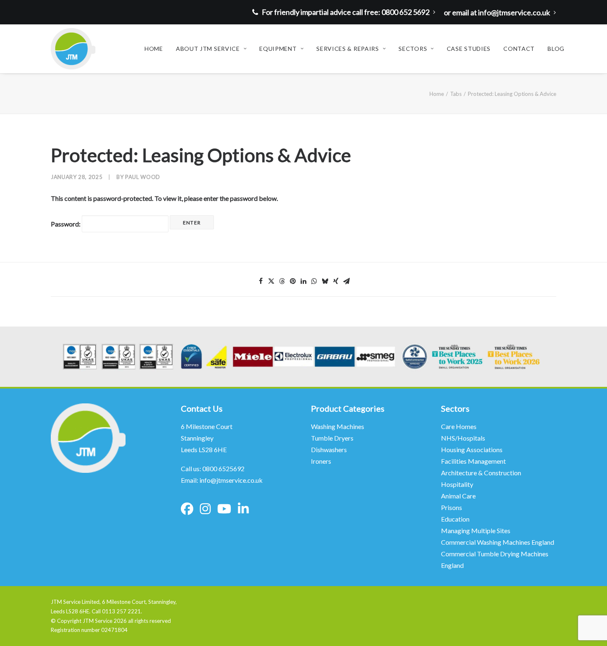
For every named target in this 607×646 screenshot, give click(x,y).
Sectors (412, 48)
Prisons (451, 507)
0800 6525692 (223, 468)
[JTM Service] (73, 48)
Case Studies (469, 48)
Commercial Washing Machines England (497, 542)
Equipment (277, 48)
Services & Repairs (347, 48)
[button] (261, 281)
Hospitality (457, 484)
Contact (519, 48)
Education (455, 519)
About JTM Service (208, 48)
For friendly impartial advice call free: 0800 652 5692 (345, 12)
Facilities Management (474, 461)
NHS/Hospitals (463, 438)
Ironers (321, 461)
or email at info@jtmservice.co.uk (497, 12)
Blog (556, 48)
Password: (66, 224)
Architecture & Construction (481, 473)
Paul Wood (142, 177)
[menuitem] (345, 12)
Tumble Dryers (332, 438)
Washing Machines (337, 426)
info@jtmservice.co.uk (231, 480)
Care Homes (459, 426)
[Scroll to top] (590, 628)
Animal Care (458, 496)
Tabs (456, 94)
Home (154, 48)
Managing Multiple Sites (475, 530)
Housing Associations (472, 449)
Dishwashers (329, 449)
